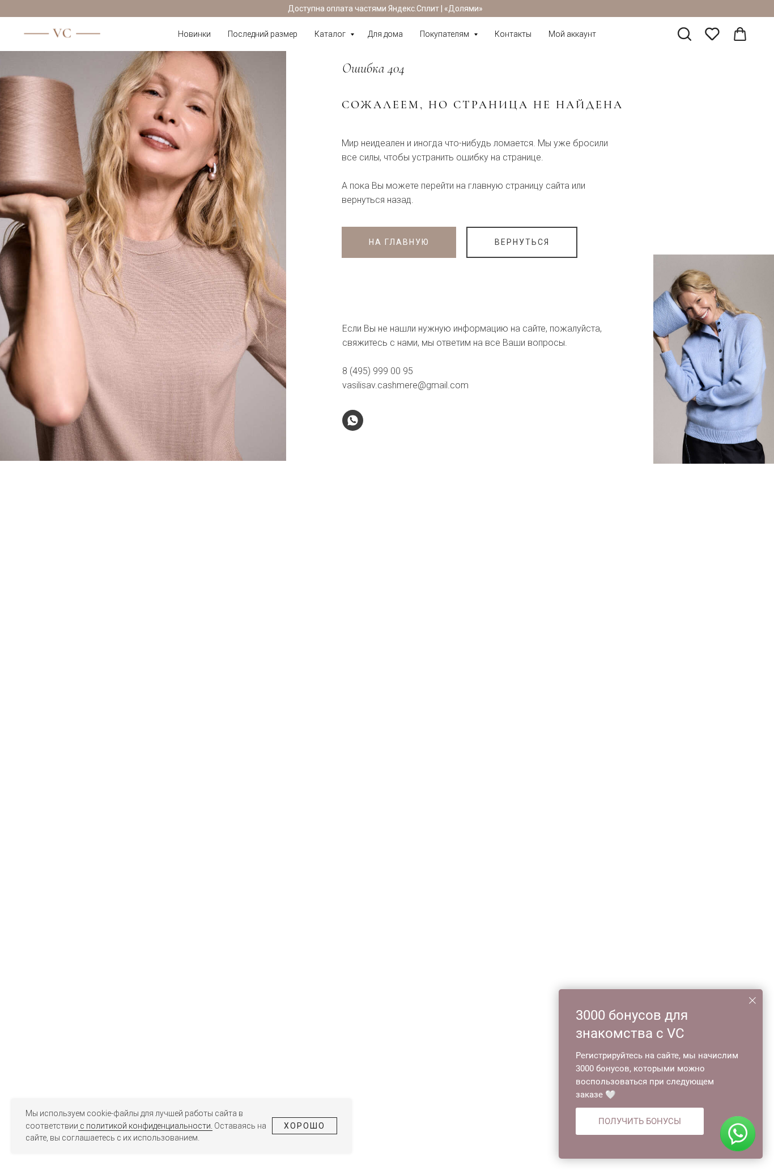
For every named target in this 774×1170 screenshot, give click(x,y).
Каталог (330, 34)
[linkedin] (740, 34)
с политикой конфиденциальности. (145, 1125)
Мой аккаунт (572, 34)
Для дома (385, 34)
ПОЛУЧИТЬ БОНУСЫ (639, 1121)
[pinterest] (712, 34)
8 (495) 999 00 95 (377, 371)
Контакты (513, 34)
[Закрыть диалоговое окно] (752, 1000)
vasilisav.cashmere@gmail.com (405, 385)
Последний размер (262, 34)
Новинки (194, 34)
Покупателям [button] (445, 34)
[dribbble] (684, 34)
